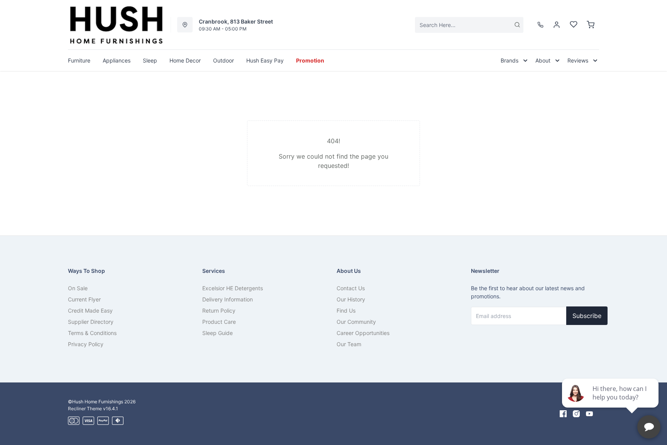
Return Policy (218, 310)
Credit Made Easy (90, 310)
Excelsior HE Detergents (232, 288)
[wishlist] (573, 24)
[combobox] (469, 25)
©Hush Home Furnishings (95, 401)
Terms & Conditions (92, 333)
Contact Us (351, 288)
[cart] (590, 24)
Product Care (219, 321)
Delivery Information (227, 299)
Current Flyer (84, 299)
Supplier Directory (90, 321)
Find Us (346, 310)
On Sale (78, 288)
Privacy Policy (85, 344)
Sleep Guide (217, 333)
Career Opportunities (363, 333)
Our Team (349, 344)
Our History (351, 299)
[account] (556, 25)
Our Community (356, 321)
